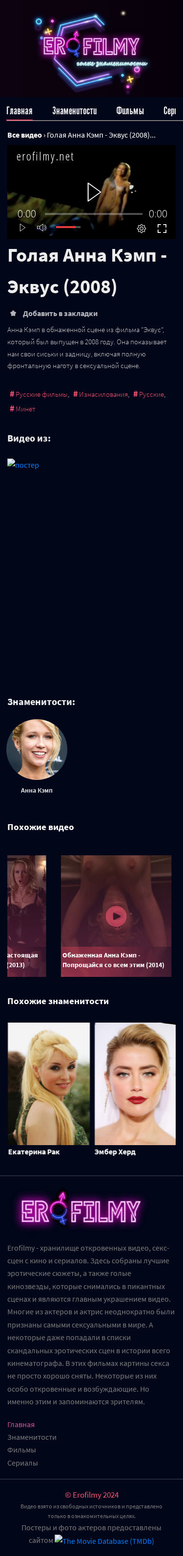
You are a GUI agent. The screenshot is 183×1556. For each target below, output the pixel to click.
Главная (19, 110)
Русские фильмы (42, 394)
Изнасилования (103, 394)
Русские (151, 394)
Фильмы (130, 110)
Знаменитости (74, 110)
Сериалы (22, 1463)
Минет (26, 408)
